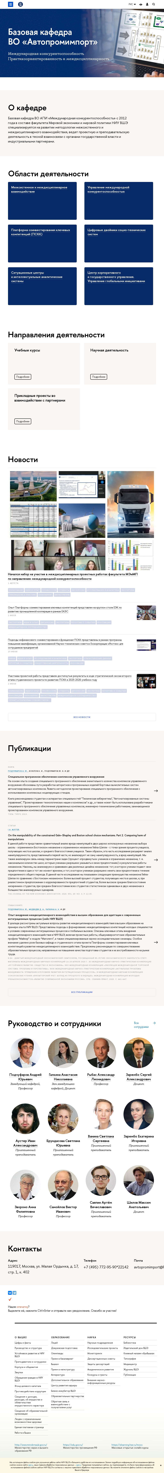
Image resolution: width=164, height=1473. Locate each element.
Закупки (19, 1372)
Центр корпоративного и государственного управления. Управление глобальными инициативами (116, 276)
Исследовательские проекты (102, 1348)
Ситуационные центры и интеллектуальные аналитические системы (36, 276)
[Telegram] (14, 1293)
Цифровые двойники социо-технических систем (117, 232)
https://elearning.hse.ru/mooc (127, 1444)
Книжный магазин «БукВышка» (139, 1353)
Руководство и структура (28, 1348)
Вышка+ (55, 1364)
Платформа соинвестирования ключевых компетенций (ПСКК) (40, 232)
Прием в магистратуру (63, 1369)
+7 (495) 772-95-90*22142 (106, 1267)
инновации (104, 622)
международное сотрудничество (28, 627)
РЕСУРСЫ (130, 1337)
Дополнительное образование (67, 1380)
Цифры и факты (23, 1342)
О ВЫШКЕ (21, 1337)
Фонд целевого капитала (28, 1386)
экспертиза (127, 590)
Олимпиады (57, 1353)
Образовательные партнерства (67, 1396)
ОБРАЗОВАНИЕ (60, 1337)
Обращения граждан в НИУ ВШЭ (29, 1379)
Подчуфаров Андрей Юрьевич (25, 1076)
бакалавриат (45, 595)
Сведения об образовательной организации (31, 1412)
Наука (12, 658)
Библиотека (130, 1342)
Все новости (82, 717)
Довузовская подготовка (64, 1348)
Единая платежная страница (29, 1427)
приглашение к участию (22, 595)
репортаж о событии (83, 622)
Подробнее (22, 377)
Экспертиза (15, 622)
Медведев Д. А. (37, 909)
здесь (30, 1465)
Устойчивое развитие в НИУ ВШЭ (29, 1355)
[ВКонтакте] (10, 1293)
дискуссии (78, 590)
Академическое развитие (100, 1369)
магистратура (62, 595)
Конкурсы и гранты (97, 1374)
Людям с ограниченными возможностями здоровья (28, 1420)
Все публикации (82, 992)
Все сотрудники (141, 1025)
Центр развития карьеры (64, 1385)
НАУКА (91, 1337)
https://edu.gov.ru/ (73, 1444)
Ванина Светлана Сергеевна (101, 1138)
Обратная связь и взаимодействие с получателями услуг (61, 1404)
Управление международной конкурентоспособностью (108, 189)
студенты (63, 590)
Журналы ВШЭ (131, 1369)
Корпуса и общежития (26, 1367)
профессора (49, 590)
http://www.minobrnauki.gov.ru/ (31, 1444)
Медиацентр (130, 1364)
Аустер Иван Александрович (25, 1143)
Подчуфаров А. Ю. (18, 771)
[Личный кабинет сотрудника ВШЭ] (147, 4)
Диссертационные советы (101, 1358)
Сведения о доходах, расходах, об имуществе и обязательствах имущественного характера (29, 1401)
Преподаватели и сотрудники (30, 1361)
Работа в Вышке (23, 1432)
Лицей (54, 1342)
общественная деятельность (51, 663)
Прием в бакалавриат (62, 1358)
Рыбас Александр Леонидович (101, 1076)
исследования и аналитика (103, 590)
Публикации (130, 1374)
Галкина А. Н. (53, 909)
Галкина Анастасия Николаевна (63, 1076)
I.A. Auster (13, 830)
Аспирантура (58, 1374)
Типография (130, 1358)
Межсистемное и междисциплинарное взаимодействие (39, 189)
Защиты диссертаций (98, 1364)
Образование (16, 590)
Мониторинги (94, 1353)
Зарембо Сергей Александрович (139, 1076)
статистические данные (97, 658)
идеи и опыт (32, 590)
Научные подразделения (100, 1342)
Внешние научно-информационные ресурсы (101, 1381)
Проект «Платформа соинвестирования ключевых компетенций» (30, 700)
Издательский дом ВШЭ (136, 1348)
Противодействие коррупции (30, 1391)
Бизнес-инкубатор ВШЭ (63, 1390)
